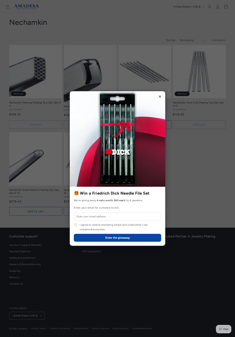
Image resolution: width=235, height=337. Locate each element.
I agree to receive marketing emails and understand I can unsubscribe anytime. (114, 227)
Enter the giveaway (117, 237)
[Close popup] (160, 96)
